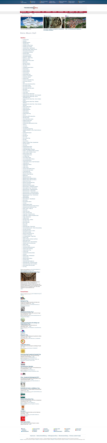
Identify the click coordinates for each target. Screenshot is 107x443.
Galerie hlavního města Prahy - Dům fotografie (32, 95)
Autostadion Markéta (27, 56)
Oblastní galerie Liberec (27, 204)
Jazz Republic (25, 127)
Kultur (66, 11)
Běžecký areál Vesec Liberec (28, 60)
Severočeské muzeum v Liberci (29, 230)
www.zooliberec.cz (31, 402)
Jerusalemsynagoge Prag (28, 128)
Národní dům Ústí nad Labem (28, 185)
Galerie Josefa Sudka (27, 106)
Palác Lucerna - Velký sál (28, 208)
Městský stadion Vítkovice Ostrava (29, 179)
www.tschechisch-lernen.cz (36, 315)
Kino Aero (25, 134)
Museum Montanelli (27, 183)
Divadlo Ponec (26, 78)
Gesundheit (24, 430)
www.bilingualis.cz (31, 327)
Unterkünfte (48, 11)
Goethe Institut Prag (27, 113)
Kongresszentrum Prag (27, 147)
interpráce (21, 439)
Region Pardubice (72, 1)
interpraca (52, 439)
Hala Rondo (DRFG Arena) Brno (29, 116)
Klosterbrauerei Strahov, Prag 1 (27, 312)
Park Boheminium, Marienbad (27, 366)
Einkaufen (54, 11)
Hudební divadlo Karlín (27, 120)
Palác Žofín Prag (26, 211)
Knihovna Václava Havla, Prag (27, 399)
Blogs (33, 13)
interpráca (37, 439)
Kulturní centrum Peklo (27, 153)
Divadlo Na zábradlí (27, 77)
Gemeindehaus (26, 112)
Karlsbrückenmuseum (27, 132)
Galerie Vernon (26, 110)
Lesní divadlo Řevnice (27, 160)
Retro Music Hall (26, 221)
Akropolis (25, 41)
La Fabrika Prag (26, 156)
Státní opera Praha (26, 240)
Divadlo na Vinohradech (27, 75)
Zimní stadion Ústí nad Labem (29, 265)
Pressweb (66, 439)
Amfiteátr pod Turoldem (27, 46)
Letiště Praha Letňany (27, 164)
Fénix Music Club (26, 90)
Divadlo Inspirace (26, 71)
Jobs (77, 11)
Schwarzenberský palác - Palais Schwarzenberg (32, 227)
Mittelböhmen (33, 1)
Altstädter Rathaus (26, 42)
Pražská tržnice (26, 218)
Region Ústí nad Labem (44, 1)
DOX (24, 82)
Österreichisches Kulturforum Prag (29, 207)
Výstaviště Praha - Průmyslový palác (30, 262)
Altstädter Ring (26, 43)
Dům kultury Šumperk (27, 86)
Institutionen (34, 371)
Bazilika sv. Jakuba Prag (27, 57)
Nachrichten (23, 11)
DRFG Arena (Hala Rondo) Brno (29, 84)
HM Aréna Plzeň (26, 117)
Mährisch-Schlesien (82, 1)
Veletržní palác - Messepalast (28, 255)
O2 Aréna (24, 203)
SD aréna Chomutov (27, 229)
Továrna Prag (25, 251)
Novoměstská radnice (27, 201)
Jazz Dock (25, 126)
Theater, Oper (23, 415)
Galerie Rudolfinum (26, 109)
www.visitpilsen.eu (31, 369)
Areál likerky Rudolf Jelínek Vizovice (30, 49)
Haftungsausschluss (53, 435)
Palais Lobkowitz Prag (27, 212)
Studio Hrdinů (25, 244)
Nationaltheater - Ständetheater (29, 198)
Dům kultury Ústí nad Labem (28, 88)
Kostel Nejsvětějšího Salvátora (29, 149)
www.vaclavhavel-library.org (36, 391)
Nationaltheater (26, 197)
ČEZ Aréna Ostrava (26, 64)
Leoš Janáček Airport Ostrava (28, 158)
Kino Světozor (25, 141)
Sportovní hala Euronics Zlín (28, 233)
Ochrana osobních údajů (75, 435)
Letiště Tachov (26, 167)
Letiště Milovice (26, 163)
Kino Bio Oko (25, 135)
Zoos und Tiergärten (31, 403)
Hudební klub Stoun (27, 121)
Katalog (81, 11)
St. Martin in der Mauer (27, 234)
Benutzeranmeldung (63, 435)
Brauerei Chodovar (26, 63)
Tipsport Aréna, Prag (27, 250)
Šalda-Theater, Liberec (25, 422)
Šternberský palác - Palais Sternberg (30, 241)
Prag (22, 1)
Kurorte (31, 360)
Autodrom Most (26, 53)
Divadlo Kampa (26, 72)
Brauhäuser (23, 305)
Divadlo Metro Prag (26, 74)
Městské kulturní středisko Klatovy (29, 178)
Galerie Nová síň (26, 108)
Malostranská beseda (27, 172)
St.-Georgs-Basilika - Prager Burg (29, 236)
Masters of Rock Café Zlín (28, 174)
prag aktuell (55, 438)
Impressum (32, 435)
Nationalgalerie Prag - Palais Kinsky (30, 188)
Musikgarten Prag (24, 301)
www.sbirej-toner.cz (32, 338)
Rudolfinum (25, 225)
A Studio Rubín (26, 39)
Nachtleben (78, 430)
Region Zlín (80, 2)
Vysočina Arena (26, 259)
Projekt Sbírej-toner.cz (25, 344)
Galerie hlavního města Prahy (28, 93)
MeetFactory (25, 175)
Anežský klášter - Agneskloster (29, 48)
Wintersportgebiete (58, 431)
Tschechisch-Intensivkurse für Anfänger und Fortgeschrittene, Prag (30, 323)
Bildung (22, 295)
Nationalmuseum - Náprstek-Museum (30, 189)
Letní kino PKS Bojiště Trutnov (29, 168)
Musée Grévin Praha (27, 181)
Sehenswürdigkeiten (24, 270)
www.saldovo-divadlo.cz (34, 414)
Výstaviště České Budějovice (28, 261)
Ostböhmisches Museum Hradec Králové (31, 205)
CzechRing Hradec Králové (28, 67)
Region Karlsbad (24, 2)
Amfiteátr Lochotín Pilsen (28, 45)
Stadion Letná (25, 237)
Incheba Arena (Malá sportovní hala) (30, 123)
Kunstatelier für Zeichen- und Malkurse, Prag (30, 388)
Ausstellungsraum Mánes (28, 52)
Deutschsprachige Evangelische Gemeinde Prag (31, 354)
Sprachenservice (23, 316)
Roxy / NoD (25, 223)
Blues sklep (25, 61)
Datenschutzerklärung (42, 435)
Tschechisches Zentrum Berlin (29, 252)
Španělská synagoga (27, 232)
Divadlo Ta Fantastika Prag (28, 79)
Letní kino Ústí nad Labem (28, 170)
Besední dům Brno (26, 59)
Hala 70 (24, 114)
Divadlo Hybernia (26, 70)
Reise (43, 11)
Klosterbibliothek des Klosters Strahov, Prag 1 (30, 272)
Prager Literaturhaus (27, 216)
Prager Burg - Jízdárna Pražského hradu (30, 215)
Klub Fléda (25, 145)
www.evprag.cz (30, 348)
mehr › (22, 288)
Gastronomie (60, 11)
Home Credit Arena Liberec (28, 119)
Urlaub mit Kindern (31, 359)
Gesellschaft (38, 338)
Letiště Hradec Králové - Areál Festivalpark (31, 161)
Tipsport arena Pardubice (28, 248)
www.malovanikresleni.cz (34, 380)
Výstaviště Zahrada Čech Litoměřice (30, 263)
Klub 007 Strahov (26, 143)
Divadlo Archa (25, 68)
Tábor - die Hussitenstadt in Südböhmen (73, 29)
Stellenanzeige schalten (25, 13)
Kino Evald (25, 136)
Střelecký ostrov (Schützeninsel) (29, 243)
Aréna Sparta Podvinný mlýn (28, 50)
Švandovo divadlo (26, 245)
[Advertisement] (56, 7)
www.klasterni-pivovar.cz (34, 304)
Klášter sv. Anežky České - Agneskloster (30, 142)
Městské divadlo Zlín (27, 177)
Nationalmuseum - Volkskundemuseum (30, 192)
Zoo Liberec (23, 411)
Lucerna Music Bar (26, 171)
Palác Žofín (25, 209)
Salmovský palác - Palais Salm (29, 226)
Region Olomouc (71, 2)
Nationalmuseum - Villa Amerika (29, 190)
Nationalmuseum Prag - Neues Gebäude (31, 193)
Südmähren (61, 2)
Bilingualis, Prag (24, 335)
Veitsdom (25, 254)
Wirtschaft (67, 431)
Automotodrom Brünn (27, 55)
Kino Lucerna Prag (26, 138)
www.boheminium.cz (32, 357)
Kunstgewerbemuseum (27, 154)
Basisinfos (30, 11)
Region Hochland (52, 2)
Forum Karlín (25, 92)
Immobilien (35, 430)
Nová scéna (25, 200)
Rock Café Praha (26, 222)
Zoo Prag (24, 266)
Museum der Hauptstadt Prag (28, 182)
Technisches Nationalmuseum (29, 247)
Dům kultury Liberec (27, 85)
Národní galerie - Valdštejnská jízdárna (30, 186)
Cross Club (25, 66)
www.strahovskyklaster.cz (35, 269)
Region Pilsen (33, 2)
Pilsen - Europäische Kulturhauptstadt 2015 (30, 377)
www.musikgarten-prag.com (37, 293)
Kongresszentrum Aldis (27, 146)
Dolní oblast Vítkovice (27, 81)
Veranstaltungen (37, 11)
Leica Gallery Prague (27, 157)
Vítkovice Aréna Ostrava (27, 258)
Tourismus (30, 270)
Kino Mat (24, 139)
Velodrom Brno (26, 257)
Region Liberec (52, 1)
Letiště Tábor (25, 165)
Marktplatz (71, 11)
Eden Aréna (25, 89)
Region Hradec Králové (63, 1)
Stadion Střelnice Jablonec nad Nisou (30, 238)
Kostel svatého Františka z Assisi (29, 152)
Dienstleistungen (36, 428)
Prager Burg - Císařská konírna (29, 214)
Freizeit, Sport (57, 428)
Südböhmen (42, 2)
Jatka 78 (24, 124)
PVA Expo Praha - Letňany (28, 219)
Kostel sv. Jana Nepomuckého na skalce (31, 150)
